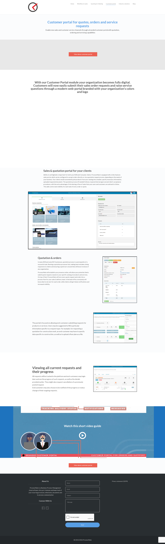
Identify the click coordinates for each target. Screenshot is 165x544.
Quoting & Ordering (97, 4)
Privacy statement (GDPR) (120, 481)
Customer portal (111, 4)
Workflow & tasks (82, 4)
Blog (134, 4)
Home (72, 4)
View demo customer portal (83, 54)
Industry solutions (124, 4)
